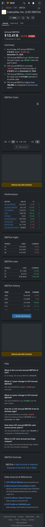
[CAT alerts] (23, 17)
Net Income (22, 464)
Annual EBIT (8, 225)
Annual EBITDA (10, 204)
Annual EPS (8, 222)
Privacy (24, 520)
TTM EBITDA (8, 210)
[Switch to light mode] (29, 3)
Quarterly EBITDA (10, 207)
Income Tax (23, 467)
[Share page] (33, 17)
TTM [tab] (21, 23)
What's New (30, 517)
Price (6, 213)
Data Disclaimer (21, 523)
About (11, 520)
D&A (34, 467)
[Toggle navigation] (3, 3)
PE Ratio (7, 216)
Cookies (31, 520)
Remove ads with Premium (21, 185)
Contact (21, 517)
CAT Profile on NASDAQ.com (18, 504)
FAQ (37, 517)
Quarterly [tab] (14, 23)
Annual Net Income (11, 227)
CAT (15, 8)
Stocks (8, 8)
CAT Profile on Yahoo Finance (18, 498)
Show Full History (23, 316)
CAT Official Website (14, 482)
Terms (17, 520)
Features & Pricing (10, 517)
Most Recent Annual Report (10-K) (20, 486)
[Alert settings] (28, 17)
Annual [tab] (5, 23)
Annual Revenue (10, 219)
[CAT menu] (39, 8)
